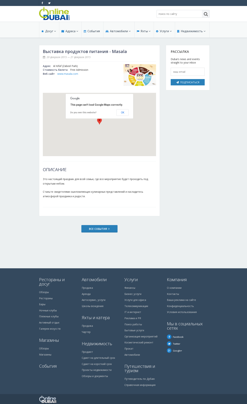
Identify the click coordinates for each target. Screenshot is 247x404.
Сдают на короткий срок (97, 364)
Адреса (70, 31)
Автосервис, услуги (93, 300)
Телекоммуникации (136, 306)
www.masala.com (67, 73)
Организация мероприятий (140, 336)
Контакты (173, 294)
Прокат (128, 348)
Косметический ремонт (138, 342)
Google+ (177, 350)
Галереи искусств (50, 328)
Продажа (87, 287)
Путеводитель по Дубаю (139, 378)
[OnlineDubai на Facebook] (42, 3)
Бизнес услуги (132, 294)
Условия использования (182, 312)
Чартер (86, 332)
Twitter (176, 343)
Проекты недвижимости (97, 370)
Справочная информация (140, 385)
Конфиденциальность (180, 306)
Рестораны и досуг (52, 281)
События (94, 31)
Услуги (164, 31)
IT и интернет (132, 312)
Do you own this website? (83, 112)
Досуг (49, 31)
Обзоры (44, 292)
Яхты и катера (96, 317)
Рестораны (46, 298)
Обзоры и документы (95, 376)
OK (122, 112)
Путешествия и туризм (139, 368)
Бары (42, 304)
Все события (98, 228)
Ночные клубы (48, 310)
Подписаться (189, 82)
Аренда (86, 294)
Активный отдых (49, 322)
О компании (174, 287)
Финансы (129, 287)
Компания (177, 279)
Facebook (178, 337)
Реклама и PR (132, 318)
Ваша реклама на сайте (181, 300)
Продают (87, 352)
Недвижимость (192, 31)
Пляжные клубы (49, 316)
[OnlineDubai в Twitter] (49, 3)
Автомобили (119, 31)
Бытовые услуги (134, 330)
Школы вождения (92, 306)
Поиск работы (133, 324)
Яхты (144, 31)
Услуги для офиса (135, 300)
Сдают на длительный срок (98, 357)
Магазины (49, 340)
